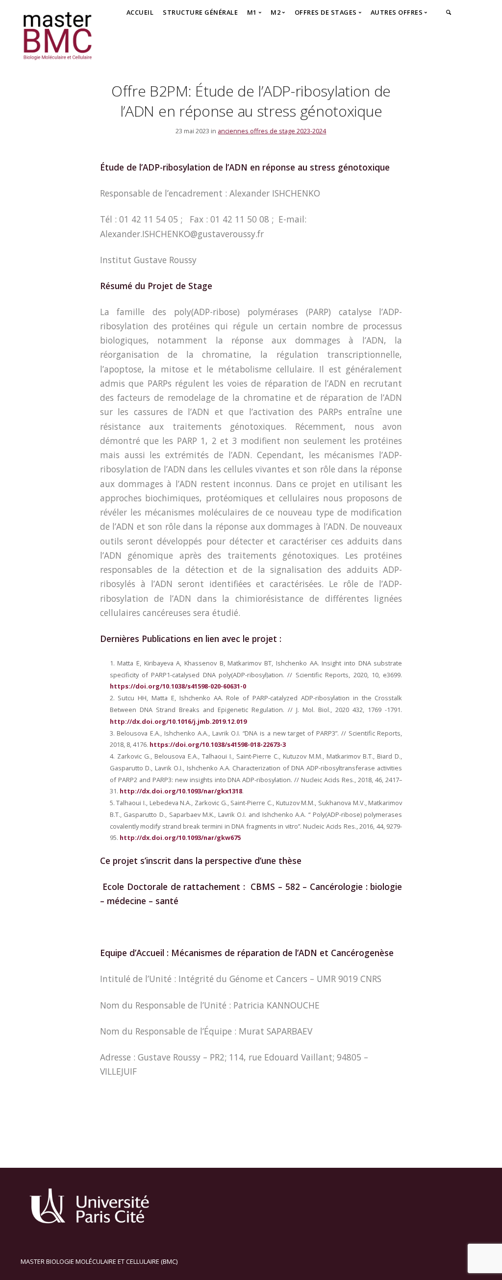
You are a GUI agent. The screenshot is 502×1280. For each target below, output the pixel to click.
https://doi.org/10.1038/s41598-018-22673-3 (218, 744)
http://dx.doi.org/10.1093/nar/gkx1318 (181, 791)
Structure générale (200, 12)
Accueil (140, 12)
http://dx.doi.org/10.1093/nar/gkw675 (180, 837)
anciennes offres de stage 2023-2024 (272, 130)
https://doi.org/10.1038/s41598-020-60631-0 (178, 686)
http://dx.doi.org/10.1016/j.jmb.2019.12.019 (178, 721)
